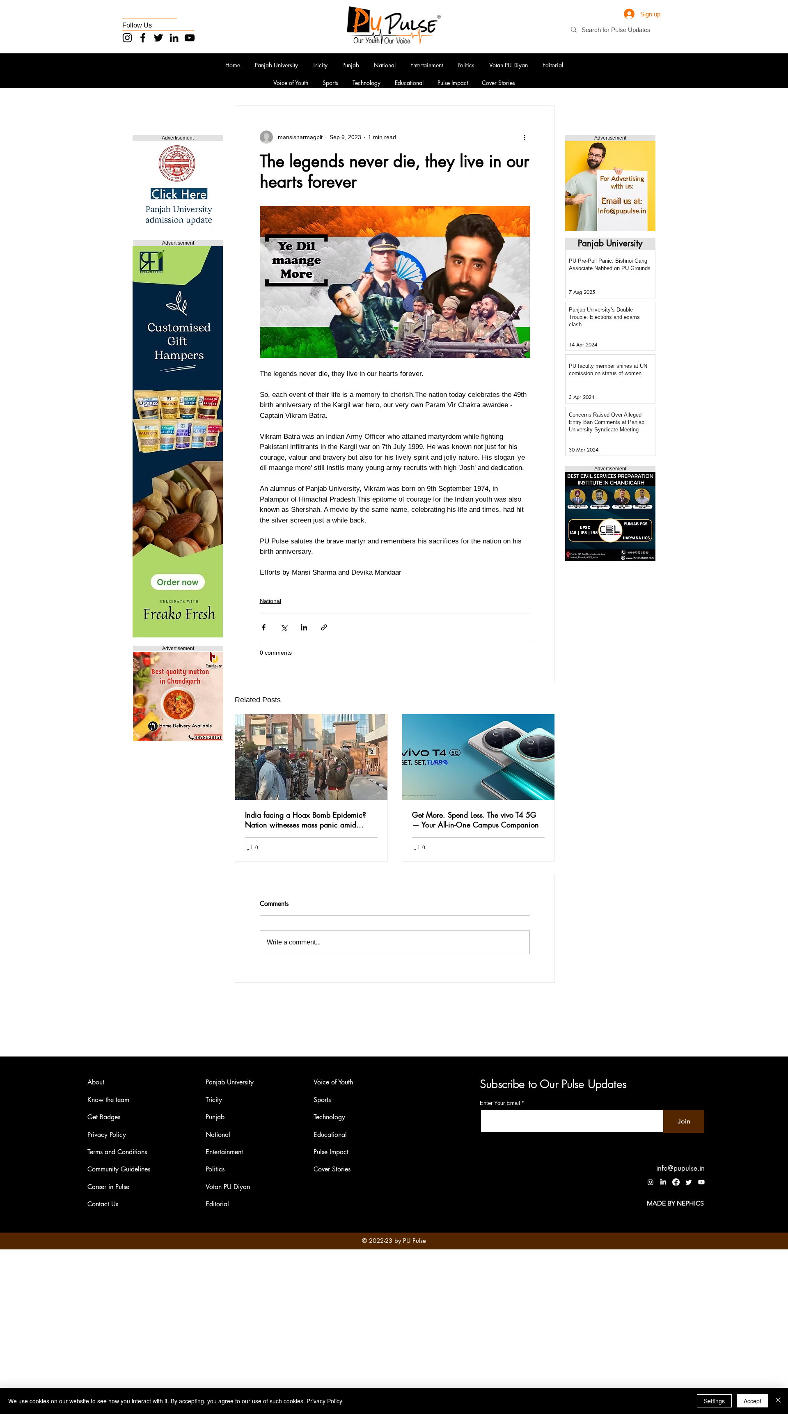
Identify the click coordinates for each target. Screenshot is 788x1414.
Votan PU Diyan (228, 1187)
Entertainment (224, 1152)
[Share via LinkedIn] (304, 627)
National (270, 601)
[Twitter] (158, 38)
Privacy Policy (106, 1134)
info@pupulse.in (680, 1168)
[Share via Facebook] (264, 627)
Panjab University (230, 1082)
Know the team (108, 1099)
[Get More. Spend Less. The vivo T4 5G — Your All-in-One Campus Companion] (478, 757)
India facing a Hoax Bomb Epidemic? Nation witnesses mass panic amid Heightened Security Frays (305, 820)
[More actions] (525, 137)
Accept (752, 1401)
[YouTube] (189, 38)
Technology (329, 1117)
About (95, 1082)
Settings (714, 1401)
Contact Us (102, 1204)
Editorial (217, 1204)
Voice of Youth (333, 1082)
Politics (215, 1169)
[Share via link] (324, 627)
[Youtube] (701, 1182)
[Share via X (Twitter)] (284, 627)
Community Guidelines (118, 1169)
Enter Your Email (500, 1103)
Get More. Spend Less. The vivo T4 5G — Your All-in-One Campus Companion (475, 820)
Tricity (214, 1099)
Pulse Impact (331, 1152)
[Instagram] (127, 38)
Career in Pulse (108, 1187)
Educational (330, 1134)
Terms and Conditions (117, 1152)
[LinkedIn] (174, 38)
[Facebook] (143, 38)
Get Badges (103, 1117)
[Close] (778, 1400)
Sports (322, 1099)
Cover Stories (332, 1169)
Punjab (215, 1117)
